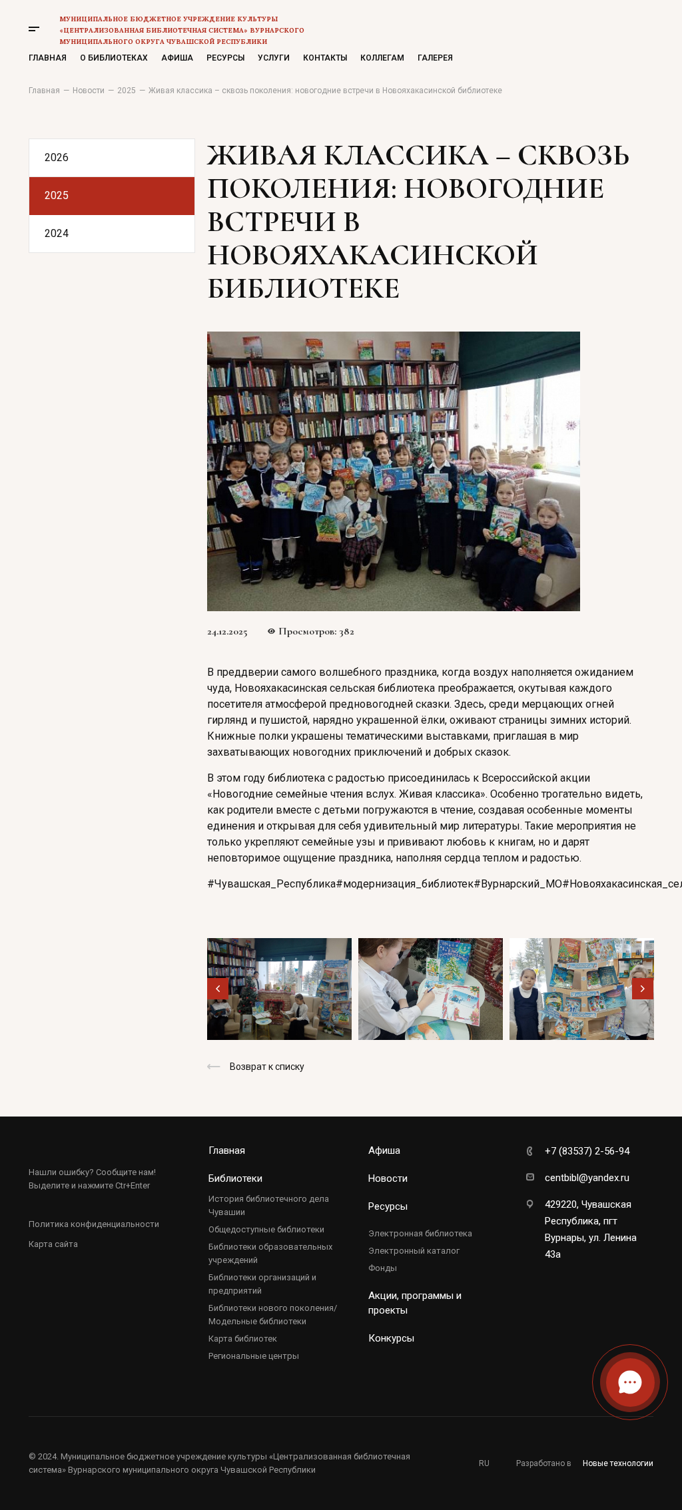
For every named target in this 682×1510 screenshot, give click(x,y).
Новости (388, 1178)
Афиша (177, 58)
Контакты (325, 58)
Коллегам (382, 58)
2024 (57, 233)
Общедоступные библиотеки (266, 1229)
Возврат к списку (267, 1066)
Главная (48, 58)
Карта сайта (53, 1244)
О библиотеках (114, 58)
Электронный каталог (414, 1251)
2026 (57, 157)
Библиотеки (235, 1178)
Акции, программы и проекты (415, 1303)
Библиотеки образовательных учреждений (270, 1253)
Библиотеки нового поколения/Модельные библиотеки (272, 1314)
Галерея (435, 58)
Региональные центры (253, 1356)
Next (642, 988)
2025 (57, 195)
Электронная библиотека (420, 1233)
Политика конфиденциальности (94, 1224)
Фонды (382, 1268)
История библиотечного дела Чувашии (268, 1205)
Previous (217, 988)
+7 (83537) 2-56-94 (587, 1151)
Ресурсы (225, 58)
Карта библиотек (242, 1339)
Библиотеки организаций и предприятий (262, 1284)
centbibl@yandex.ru (587, 1178)
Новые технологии (618, 1463)
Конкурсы (391, 1338)
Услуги (274, 58)
